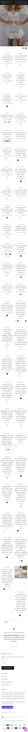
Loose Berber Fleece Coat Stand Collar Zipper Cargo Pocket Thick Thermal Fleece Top (21, 520)
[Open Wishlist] (25, 729)
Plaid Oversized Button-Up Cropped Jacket (20, 57)
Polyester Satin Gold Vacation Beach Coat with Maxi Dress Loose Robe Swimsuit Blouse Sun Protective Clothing (20, 494)
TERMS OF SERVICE (6, 682)
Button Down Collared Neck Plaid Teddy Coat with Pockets (21, 173)
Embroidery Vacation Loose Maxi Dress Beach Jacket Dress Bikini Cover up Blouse (7, 492)
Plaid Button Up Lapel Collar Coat (7, 247)
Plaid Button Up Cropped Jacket (7, 116)
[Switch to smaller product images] (26, 48)
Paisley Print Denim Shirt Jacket (7, 77)
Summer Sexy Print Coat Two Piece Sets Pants (21, 438)
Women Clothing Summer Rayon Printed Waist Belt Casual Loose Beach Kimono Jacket (7, 440)
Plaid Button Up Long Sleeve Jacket (7, 134)
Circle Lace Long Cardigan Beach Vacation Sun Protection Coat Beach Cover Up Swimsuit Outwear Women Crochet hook (21, 337)
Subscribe (8, 667)
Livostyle (7, 53)
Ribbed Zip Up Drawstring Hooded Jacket (21, 228)
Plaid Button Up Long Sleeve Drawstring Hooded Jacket (20, 152)
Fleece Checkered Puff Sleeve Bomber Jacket (7, 210)
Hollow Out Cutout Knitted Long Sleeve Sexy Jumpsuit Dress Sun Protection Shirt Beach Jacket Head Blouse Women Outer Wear (21, 602)
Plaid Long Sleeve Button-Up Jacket (21, 117)
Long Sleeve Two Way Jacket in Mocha (7, 287)
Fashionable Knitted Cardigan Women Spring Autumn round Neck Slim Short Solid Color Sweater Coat (7, 546)
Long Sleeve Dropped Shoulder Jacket (7, 229)
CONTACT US (4, 679)
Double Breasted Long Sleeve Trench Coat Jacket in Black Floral (7, 307)
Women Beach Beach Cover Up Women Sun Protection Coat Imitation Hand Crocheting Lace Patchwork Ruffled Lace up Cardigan (20, 548)
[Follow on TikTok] (14, 712)
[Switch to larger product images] (23, 48)
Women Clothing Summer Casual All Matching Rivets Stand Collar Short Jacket (7, 415)
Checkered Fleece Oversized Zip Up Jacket (7, 99)
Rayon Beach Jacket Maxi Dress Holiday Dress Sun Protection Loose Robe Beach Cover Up (7, 520)
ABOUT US (4, 676)
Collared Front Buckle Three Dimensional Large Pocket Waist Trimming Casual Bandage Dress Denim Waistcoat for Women (7, 577)
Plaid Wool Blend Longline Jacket (7, 192)
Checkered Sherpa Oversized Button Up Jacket (21, 79)
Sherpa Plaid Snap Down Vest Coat (7, 171)
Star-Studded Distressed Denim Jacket (7, 266)
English (22, 717)
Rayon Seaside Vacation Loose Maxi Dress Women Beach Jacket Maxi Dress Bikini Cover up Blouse (21, 465)
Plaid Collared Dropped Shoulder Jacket (21, 248)
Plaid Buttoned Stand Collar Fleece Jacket (21, 192)
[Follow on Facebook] (2, 712)
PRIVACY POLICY (5, 685)
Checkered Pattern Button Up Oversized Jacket (7, 58)
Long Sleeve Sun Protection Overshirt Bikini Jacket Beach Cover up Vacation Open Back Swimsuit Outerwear (7, 391)
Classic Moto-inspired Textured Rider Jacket (21, 210)
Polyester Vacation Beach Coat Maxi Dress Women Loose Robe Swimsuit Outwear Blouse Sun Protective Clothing (7, 466)
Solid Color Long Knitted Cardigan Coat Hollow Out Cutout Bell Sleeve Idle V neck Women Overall (21, 310)
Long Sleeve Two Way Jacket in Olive (21, 287)
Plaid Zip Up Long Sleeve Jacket (7, 151)
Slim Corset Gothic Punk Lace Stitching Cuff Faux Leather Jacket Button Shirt (21, 389)
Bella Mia (20, 301)
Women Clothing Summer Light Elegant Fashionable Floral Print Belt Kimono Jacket (20, 416)
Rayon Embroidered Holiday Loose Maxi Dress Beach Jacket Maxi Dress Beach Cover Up (7, 364)
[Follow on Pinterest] (10, 712)
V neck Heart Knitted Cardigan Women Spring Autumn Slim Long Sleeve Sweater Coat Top (7, 336)
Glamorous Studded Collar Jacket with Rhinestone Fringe (20, 268)
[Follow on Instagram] (6, 712)
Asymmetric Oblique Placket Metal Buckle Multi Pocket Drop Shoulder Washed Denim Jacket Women (21, 364)
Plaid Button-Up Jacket (20, 97)
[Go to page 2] (21, 620)
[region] (14, 636)
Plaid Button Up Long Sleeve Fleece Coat (20, 134)
